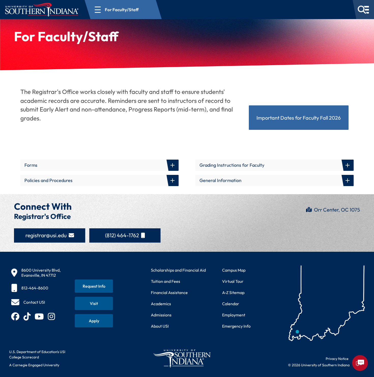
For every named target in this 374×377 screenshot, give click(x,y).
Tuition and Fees (165, 281)
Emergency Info (236, 326)
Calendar (230, 303)
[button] (99, 165)
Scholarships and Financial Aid (178, 270)
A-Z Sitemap (233, 292)
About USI (160, 326)
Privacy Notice (337, 358)
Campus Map (234, 270)
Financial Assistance (169, 292)
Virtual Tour (232, 281)
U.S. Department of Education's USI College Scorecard (37, 354)
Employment (233, 314)
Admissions (161, 314)
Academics (161, 303)
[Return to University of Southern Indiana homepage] (181, 358)
